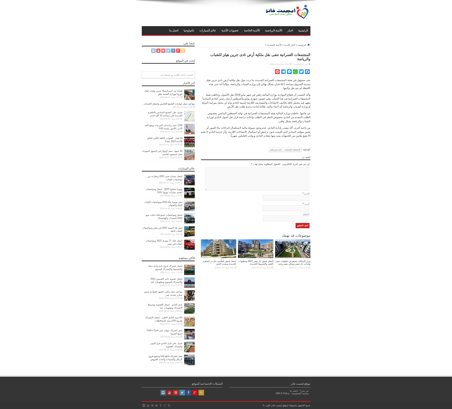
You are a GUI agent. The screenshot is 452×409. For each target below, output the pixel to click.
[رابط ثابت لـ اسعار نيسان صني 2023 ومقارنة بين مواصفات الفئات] (189, 184)
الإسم (307, 193)
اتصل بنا (173, 30)
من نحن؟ (304, 390)
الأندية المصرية (274, 45)
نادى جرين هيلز (275, 150)
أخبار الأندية (289, 45)
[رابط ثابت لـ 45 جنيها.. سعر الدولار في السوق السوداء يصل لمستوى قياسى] (189, 159)
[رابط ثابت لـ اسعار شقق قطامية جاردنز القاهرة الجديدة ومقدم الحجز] (218, 257)
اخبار (290, 30)
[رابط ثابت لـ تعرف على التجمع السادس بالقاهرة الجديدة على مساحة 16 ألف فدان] (189, 120)
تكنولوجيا (189, 30)
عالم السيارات (207, 30)
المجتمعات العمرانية (292, 150)
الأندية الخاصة (252, 30)
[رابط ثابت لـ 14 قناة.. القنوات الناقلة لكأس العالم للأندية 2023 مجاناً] (189, 146)
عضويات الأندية (230, 30)
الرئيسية (303, 30)
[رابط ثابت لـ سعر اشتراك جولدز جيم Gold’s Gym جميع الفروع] (189, 338)
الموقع (306, 214)
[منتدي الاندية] (287, 17)
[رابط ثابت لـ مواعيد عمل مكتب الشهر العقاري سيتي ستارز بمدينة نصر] (189, 300)
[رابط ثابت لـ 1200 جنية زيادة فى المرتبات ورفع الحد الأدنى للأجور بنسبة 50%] (189, 133)
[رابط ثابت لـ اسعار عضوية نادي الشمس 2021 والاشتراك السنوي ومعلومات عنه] (189, 287)
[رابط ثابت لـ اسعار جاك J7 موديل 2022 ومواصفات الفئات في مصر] (189, 249)
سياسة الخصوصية (300, 393)
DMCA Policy (282, 393)
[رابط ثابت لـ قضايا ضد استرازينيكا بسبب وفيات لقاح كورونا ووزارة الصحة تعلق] (189, 99)
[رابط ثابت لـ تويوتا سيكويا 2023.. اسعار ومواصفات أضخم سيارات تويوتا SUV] (189, 197)
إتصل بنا (294, 390)
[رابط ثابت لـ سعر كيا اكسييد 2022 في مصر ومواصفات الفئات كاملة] (189, 236)
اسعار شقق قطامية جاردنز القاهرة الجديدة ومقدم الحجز (219, 262)
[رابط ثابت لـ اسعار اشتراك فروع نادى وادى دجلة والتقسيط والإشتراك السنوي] (189, 274)
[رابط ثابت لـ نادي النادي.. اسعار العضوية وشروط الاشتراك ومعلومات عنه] (189, 313)
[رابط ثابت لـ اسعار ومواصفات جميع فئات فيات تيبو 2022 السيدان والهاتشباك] (189, 223)
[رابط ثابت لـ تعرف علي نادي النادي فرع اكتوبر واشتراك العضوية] (189, 351)
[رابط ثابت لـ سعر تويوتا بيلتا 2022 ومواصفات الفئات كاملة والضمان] (189, 210)
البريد (307, 203)
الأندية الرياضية (273, 30)
